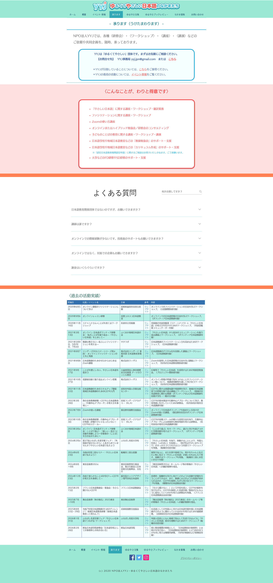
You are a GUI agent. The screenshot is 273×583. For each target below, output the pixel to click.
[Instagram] (146, 557)
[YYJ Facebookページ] (132, 557)
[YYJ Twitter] (139, 557)
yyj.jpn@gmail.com (143, 59)
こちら (172, 59)
